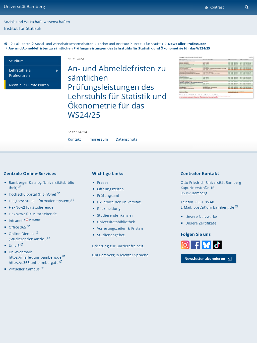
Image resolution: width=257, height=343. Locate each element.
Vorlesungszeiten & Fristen (120, 228)
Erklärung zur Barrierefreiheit (117, 246)
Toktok (217, 245)
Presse (102, 182)
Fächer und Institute (113, 43)
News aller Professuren (187, 43)
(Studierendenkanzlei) (27, 239)
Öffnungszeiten (110, 189)
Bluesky (206, 245)
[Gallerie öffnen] (216, 76)
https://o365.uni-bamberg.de (33, 262)
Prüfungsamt (108, 195)
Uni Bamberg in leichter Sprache (120, 255)
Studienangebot (110, 235)
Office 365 (17, 227)
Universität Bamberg (24, 6)
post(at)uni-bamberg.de (214, 207)
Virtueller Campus (24, 269)
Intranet (16, 220)
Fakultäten (22, 43)
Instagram (185, 245)
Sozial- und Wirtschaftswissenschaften (37, 21)
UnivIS (14, 245)
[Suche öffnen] (247, 7)
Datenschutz (126, 139)
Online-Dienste (22, 233)
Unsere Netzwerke (201, 216)
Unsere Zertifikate (200, 223)
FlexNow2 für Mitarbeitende (33, 213)
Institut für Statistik (22, 28)
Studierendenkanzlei (115, 215)
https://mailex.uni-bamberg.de (35, 257)
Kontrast (216, 7)
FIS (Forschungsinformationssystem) (40, 200)
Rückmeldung (109, 208)
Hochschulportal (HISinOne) (32, 194)
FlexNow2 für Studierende (31, 207)
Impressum (98, 139)
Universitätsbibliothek (116, 221)
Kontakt (74, 139)
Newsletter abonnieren (204, 258)
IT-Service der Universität (119, 202)
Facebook (195, 245)
